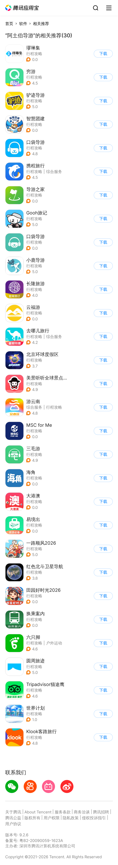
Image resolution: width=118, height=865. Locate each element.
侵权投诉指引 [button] (94, 817)
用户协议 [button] (13, 823)
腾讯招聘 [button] (101, 812)
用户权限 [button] (52, 817)
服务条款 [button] (63, 812)
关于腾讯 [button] (13, 812)
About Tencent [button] (37, 812)
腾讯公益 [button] (13, 817)
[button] (22, 8)
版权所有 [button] (32, 817)
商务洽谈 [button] (82, 812)
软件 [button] (23, 23)
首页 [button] (9, 23)
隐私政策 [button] (71, 817)
